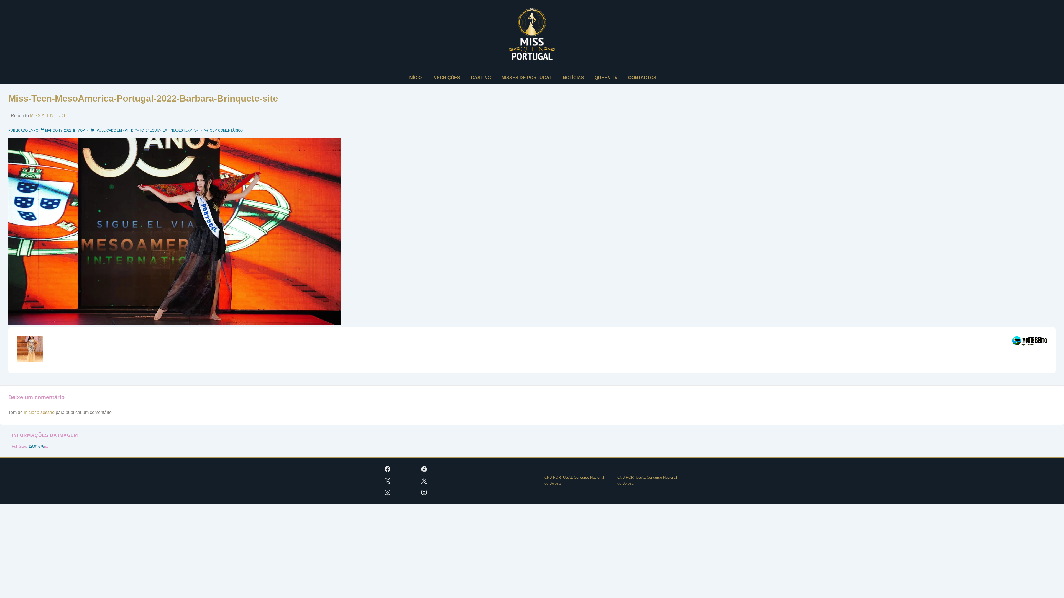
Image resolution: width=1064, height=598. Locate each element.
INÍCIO (415, 77)
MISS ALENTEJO (47, 115)
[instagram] (387, 492)
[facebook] (387, 469)
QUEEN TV (606, 77)
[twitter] (387, 480)
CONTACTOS (642, 77)
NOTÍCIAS (573, 77)
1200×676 (36, 446)
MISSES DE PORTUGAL (527, 77)
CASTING (481, 77)
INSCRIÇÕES (446, 77)
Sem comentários (226, 130)
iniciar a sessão (39, 412)
